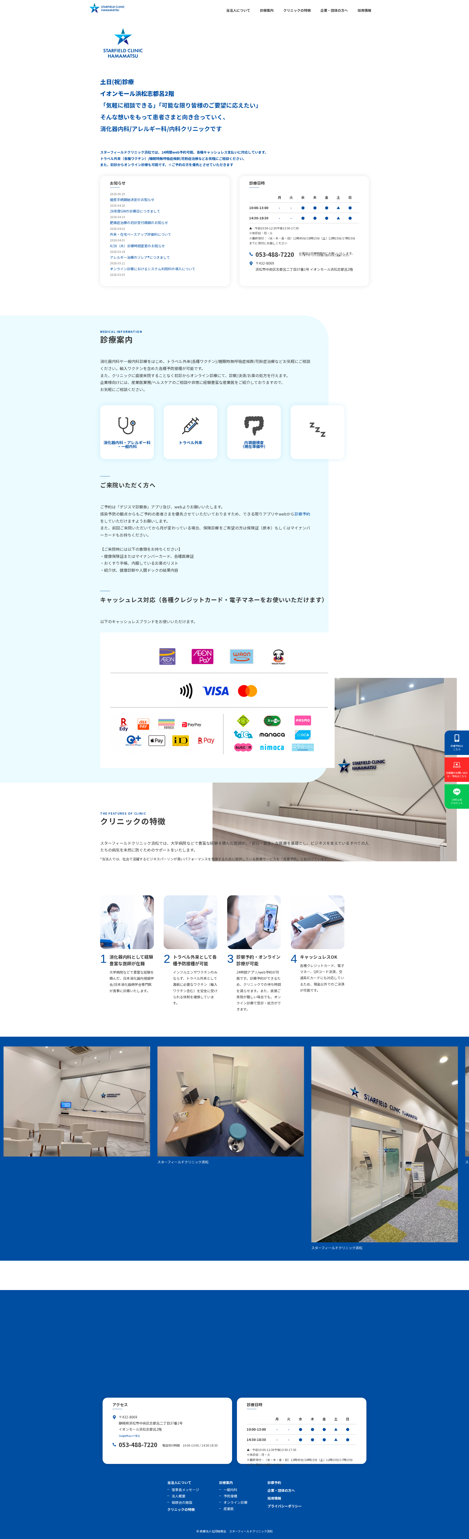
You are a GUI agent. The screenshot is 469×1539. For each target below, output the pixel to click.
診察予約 (302, 514)
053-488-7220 (275, 254)
